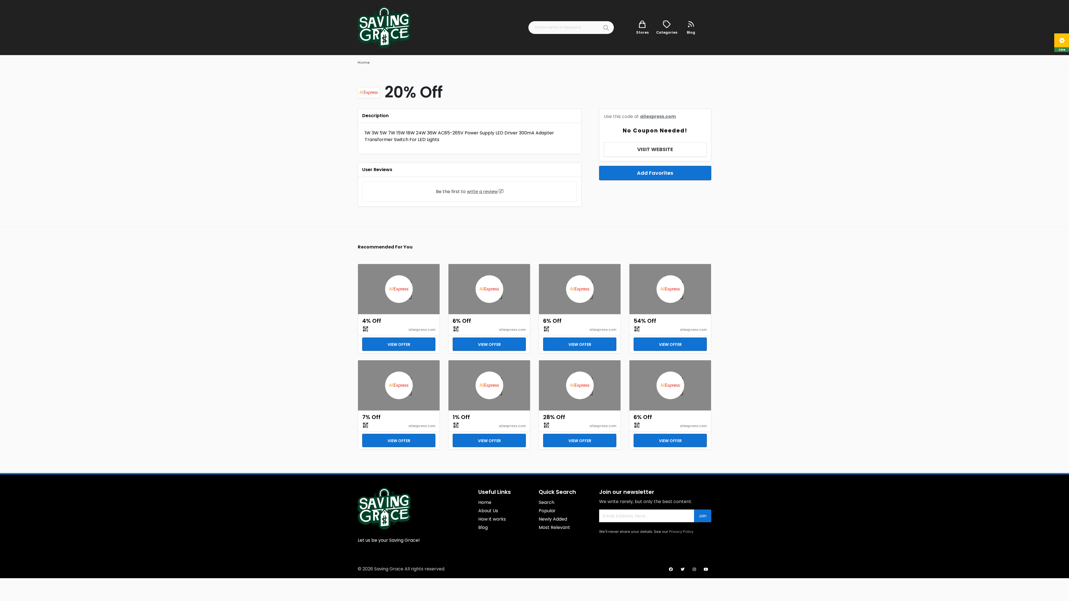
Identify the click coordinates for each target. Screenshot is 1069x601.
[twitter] (682, 569)
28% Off (554, 417)
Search (546, 502)
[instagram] (694, 569)
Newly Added (553, 519)
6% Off (462, 321)
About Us (488, 511)
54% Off (645, 321)
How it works (492, 519)
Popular (547, 511)
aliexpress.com (658, 116)
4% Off (371, 321)
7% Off (371, 417)
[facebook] (670, 569)
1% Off (461, 417)
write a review (482, 191)
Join (703, 516)
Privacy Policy (681, 531)
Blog (483, 527)
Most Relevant (554, 527)
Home (364, 62)
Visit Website (655, 149)
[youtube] (706, 569)
